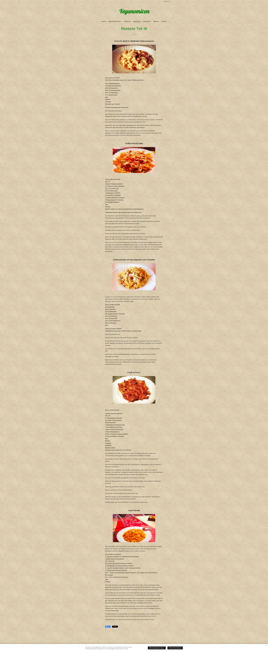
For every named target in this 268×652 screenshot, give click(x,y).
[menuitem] (104, 21)
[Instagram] (169, 1)
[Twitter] (167, 1)
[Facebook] (165, 1)
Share (108, 626)
